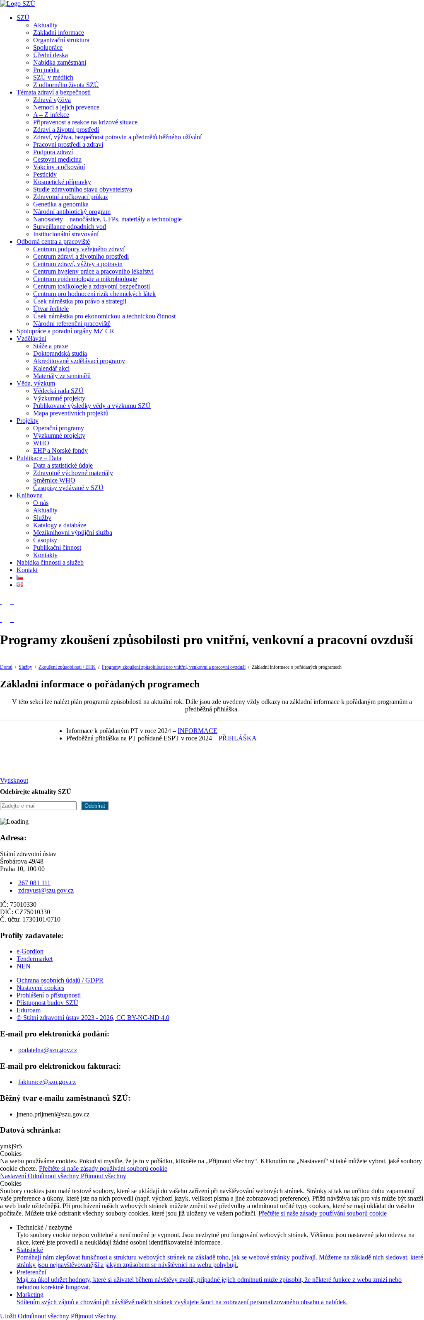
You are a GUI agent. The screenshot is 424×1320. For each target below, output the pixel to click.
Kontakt (27, 569)
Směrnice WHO (54, 480)
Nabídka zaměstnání (59, 62)
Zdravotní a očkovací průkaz (70, 196)
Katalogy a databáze (59, 525)
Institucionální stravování (66, 234)
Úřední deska (50, 54)
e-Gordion (30, 951)
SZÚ (23, 17)
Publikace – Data (39, 457)
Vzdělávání (31, 338)
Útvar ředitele (51, 308)
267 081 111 (34, 882)
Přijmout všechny (103, 1175)
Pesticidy (45, 174)
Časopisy (45, 540)
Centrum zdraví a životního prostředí (81, 256)
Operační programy (58, 428)
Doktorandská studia (60, 353)
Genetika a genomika (61, 204)
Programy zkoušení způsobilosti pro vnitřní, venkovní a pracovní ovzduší (174, 667)
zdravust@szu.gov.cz (46, 890)
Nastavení (14, 1175)
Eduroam (29, 1010)
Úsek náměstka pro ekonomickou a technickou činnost (104, 316)
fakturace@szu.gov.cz (47, 1081)
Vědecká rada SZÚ (58, 390)
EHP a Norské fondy (60, 450)
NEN (24, 966)
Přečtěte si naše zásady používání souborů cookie (103, 1168)
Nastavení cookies (40, 987)
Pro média (46, 69)
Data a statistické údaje (63, 465)
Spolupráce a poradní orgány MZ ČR (65, 331)
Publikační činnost (57, 547)
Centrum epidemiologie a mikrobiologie (85, 278)
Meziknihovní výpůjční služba (72, 532)
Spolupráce (48, 47)
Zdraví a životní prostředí (66, 129)
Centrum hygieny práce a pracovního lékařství (93, 271)
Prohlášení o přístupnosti (49, 995)
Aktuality (45, 25)
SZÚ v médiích (53, 77)
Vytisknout (14, 780)
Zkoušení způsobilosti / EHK (67, 667)
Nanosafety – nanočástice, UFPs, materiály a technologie (107, 219)
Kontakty (45, 554)
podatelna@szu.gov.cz (47, 1049)
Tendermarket (35, 958)
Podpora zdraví (53, 151)
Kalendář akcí (51, 368)
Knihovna (30, 495)
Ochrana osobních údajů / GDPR (60, 980)
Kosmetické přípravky (62, 181)
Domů (6, 667)
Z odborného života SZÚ (66, 84)
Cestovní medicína (57, 159)
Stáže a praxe (50, 345)
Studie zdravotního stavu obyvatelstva (82, 189)
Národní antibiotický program (72, 211)
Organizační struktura (61, 40)
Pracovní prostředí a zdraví (68, 144)
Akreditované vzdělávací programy (79, 360)
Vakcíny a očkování (59, 166)
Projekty (28, 420)
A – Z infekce (51, 114)
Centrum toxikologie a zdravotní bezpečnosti (91, 286)
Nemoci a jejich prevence (66, 107)
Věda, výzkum (36, 383)
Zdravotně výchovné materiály (73, 472)
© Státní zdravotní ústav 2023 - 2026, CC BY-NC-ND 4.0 (93, 1017)
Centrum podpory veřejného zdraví (79, 248)
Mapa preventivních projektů (70, 413)
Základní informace (58, 32)
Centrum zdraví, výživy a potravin (78, 263)
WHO (41, 442)
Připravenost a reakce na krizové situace (85, 122)
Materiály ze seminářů (62, 375)
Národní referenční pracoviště (72, 323)
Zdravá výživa (52, 99)
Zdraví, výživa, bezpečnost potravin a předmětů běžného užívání (117, 137)
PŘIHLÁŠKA (238, 738)
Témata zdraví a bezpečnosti (54, 92)
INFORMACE (197, 730)
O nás (40, 502)
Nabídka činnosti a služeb (50, 562)
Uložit (9, 1316)
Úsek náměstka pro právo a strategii (79, 301)
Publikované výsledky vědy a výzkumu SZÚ (92, 405)
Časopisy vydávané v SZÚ (68, 487)
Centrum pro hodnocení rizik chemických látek (94, 293)
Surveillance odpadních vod (69, 226)
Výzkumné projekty (59, 398)
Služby (42, 517)
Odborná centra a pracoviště (53, 241)
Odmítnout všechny (54, 1175)
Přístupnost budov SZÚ (47, 1002)
